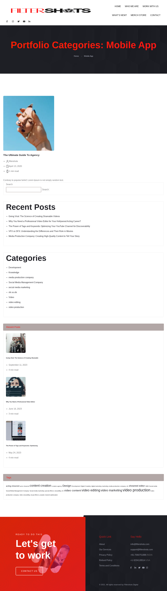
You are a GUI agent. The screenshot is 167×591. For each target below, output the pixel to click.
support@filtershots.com (141, 549)
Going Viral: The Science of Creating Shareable (22, 358)
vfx (63, 491)
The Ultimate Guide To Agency (21, 155)
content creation (40, 485)
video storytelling (24, 495)
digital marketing (96, 486)
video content (72, 490)
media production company (21, 277)
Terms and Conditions (109, 565)
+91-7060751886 (138, 555)
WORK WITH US (151, 6)
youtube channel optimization (48, 495)
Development (15, 267)
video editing (14, 302)
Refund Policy (105, 560)
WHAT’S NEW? (119, 15)
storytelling (57, 491)
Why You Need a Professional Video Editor (20, 402)
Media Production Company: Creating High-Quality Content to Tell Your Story (44, 236)
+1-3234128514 (137, 560)
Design (66, 485)
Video (11, 297)
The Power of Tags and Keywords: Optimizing (22, 445)
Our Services (105, 549)
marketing (105, 486)
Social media (153, 486)
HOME (118, 6)
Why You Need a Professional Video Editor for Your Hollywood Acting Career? (45, 221)
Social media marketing (37, 491)
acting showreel (12, 486)
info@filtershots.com (139, 544)
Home (76, 56)
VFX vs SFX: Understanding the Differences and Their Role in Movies (41, 231)
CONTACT (155, 15)
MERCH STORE (138, 15)
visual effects (35, 495)
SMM (147, 486)
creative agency (57, 486)
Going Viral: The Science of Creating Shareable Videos (34, 216)
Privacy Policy (105, 555)
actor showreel (24, 486)
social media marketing (19, 287)
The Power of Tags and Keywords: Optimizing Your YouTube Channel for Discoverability (49, 226)
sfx (127, 486)
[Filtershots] (50, 11)
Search (9, 184)
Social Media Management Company (26, 282)
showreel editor (137, 485)
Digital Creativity (86, 486)
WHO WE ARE (132, 6)
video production (16, 307)
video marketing (111, 490)
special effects (49, 491)
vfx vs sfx (13, 292)
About (102, 544)
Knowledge (14, 272)
